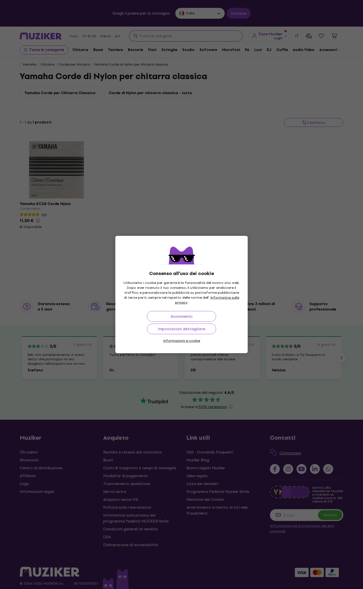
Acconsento (182, 316)
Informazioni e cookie (181, 340)
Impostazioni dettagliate (181, 329)
